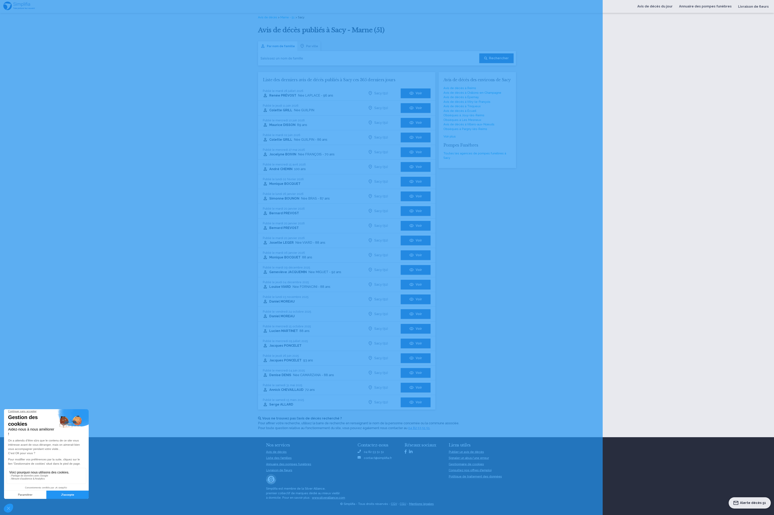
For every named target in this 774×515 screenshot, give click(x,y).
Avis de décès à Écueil (459, 111)
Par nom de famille (281, 46)
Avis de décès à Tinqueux (462, 106)
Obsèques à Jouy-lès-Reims (463, 115)
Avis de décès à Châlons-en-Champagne (472, 93)
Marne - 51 (287, 17)
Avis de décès (267, 17)
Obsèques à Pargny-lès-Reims (465, 129)
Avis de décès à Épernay (461, 97)
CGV (394, 504)
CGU (403, 504)
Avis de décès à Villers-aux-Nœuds (468, 124)
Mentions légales (421, 504)
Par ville (312, 46)
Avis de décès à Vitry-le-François (466, 102)
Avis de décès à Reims (459, 88)
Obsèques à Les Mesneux (462, 120)
